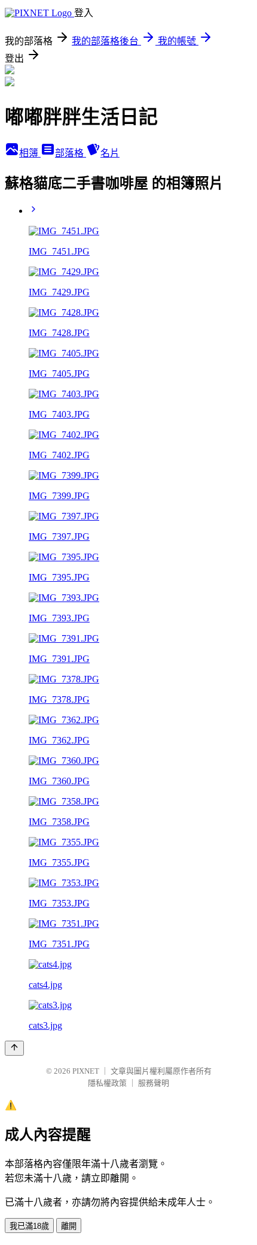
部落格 (70, 153)
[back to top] (14, 1048)
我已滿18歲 (29, 1226)
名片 (110, 153)
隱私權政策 (107, 1082)
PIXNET (85, 1070)
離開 (69, 1226)
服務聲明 (153, 1082)
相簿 (30, 153)
